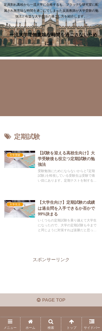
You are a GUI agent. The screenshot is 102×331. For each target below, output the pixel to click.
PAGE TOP (53, 300)
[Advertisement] (51, 87)
